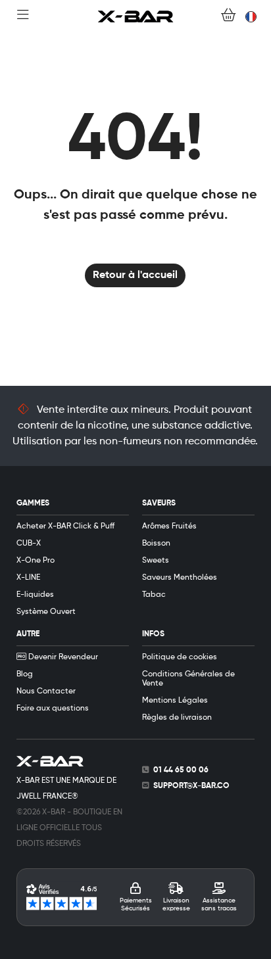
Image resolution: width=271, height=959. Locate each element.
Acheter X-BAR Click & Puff (65, 526)
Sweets (155, 561)
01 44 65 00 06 (181, 770)
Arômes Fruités (169, 526)
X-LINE (28, 578)
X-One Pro (35, 561)
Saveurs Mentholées (179, 578)
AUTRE (27, 634)
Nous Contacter (46, 691)
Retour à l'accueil (135, 275)
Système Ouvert (46, 612)
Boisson (156, 544)
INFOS (153, 634)
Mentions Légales (175, 701)
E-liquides (35, 595)
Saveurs (159, 503)
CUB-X (28, 544)
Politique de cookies (179, 657)
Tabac (154, 595)
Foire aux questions (52, 709)
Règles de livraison (177, 718)
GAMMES (32, 503)
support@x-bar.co (191, 786)
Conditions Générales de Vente (188, 679)
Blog (24, 674)
